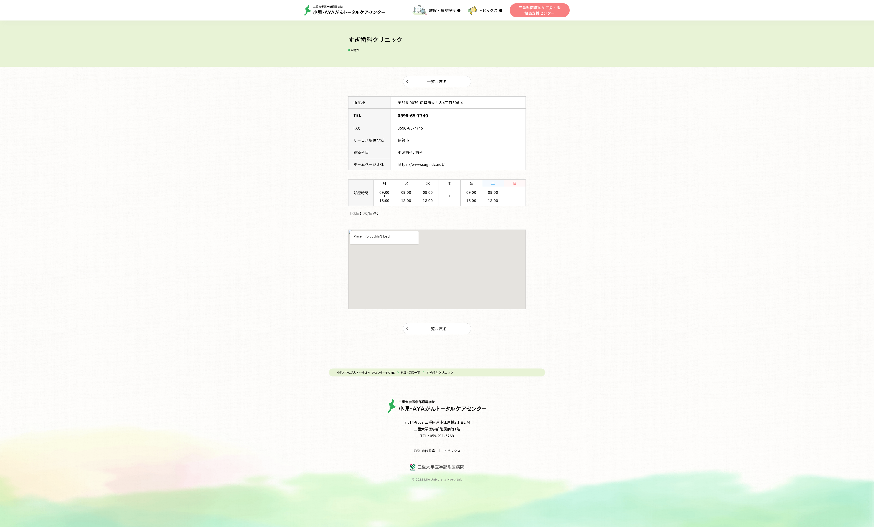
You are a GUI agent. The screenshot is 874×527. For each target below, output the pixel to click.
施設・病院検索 (442, 10)
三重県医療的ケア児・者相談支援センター (540, 10)
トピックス (488, 10)
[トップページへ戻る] (344, 10)
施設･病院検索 (424, 450)
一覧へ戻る (437, 81)
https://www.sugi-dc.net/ (421, 164)
